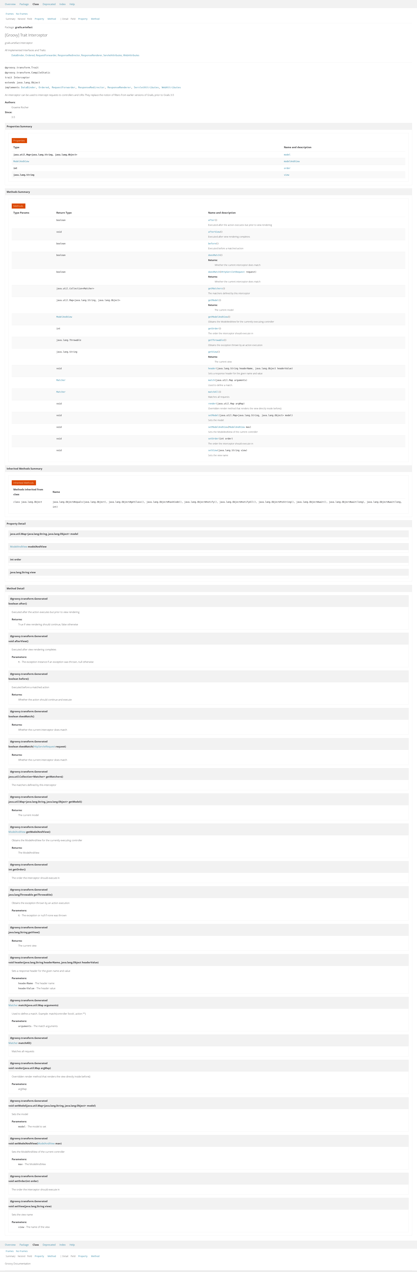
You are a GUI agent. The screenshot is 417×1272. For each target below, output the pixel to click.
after (211, 220)
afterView (214, 232)
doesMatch (214, 255)
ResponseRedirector (69, 55)
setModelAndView (218, 427)
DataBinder (17, 55)
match (211, 380)
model (287, 154)
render (212, 403)
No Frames (22, 13)
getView (212, 352)
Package (24, 4)
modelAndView (292, 161)
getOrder (213, 328)
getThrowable (216, 340)
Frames (10, 13)
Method (52, 18)
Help (72, 4)
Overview (10, 4)
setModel (213, 415)
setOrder (213, 438)
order (287, 168)
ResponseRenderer (91, 55)
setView (212, 450)
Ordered (30, 55)
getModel (213, 300)
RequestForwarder (46, 55)
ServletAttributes (112, 55)
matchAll (213, 392)
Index (62, 4)
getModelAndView (218, 317)
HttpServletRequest (233, 272)
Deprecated (49, 4)
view (286, 175)
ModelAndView (21, 161)
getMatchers (215, 288)
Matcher (60, 380)
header (212, 368)
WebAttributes (131, 55)
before (212, 243)
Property (39, 18)
